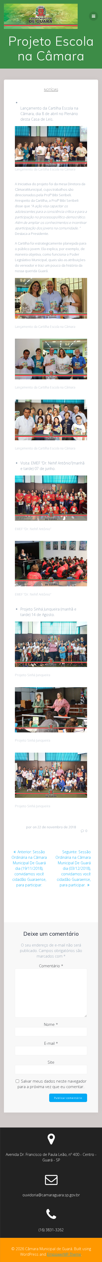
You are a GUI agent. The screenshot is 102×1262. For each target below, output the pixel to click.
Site (51, 1062)
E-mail (51, 1043)
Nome (51, 1024)
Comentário (51, 965)
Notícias (51, 89)
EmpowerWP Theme (64, 1254)
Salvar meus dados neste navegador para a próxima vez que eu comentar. (52, 1083)
